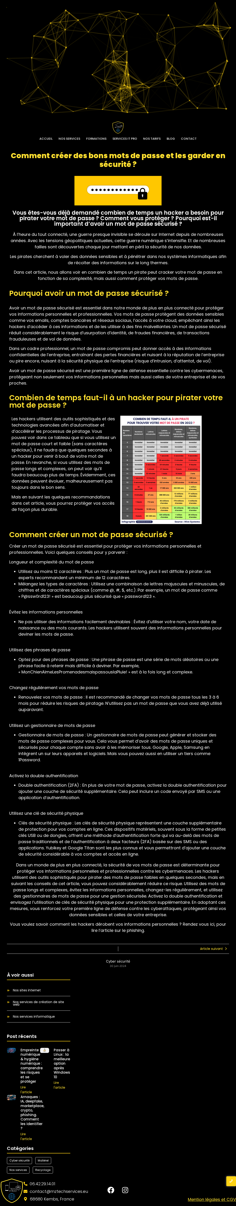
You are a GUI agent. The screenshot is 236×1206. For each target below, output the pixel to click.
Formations (96, 138)
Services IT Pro (124, 138)
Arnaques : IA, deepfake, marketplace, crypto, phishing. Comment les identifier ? (32, 1113)
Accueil (46, 138)
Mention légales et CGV (212, 1199)
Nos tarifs (152, 138)
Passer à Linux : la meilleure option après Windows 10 (62, 1063)
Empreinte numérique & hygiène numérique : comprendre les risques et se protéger (32, 1066)
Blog (171, 138)
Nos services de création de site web (38, 1003)
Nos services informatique (34, 1016)
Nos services (69, 138)
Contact (189, 138)
